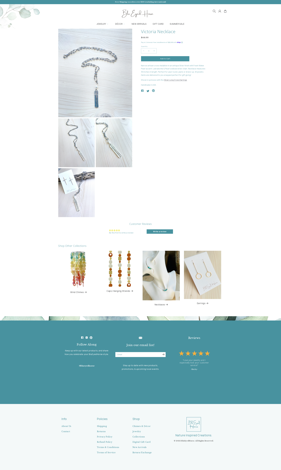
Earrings (201, 303)
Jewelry (136, 431)
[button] (214, 11)
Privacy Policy (104, 437)
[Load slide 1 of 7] (185, 386)
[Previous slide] (181, 385)
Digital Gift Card (141, 442)
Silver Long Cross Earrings (175, 80)
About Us (66, 426)
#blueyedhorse (87, 366)
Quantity (144, 46)
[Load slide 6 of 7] (196, 386)
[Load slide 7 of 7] (198, 386)
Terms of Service (106, 453)
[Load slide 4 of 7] (191, 386)
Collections (138, 437)
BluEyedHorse (187, 441)
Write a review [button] (159, 231)
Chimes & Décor (141, 426)
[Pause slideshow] (207, 385)
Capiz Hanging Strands (118, 291)
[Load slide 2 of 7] (187, 386)
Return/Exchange (142, 453)
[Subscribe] (163, 354)
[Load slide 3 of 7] (189, 386)
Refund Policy (104, 442)
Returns (101, 431)
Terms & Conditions (108, 447)
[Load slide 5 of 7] (194, 386)
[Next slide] (201, 385)
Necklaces (160, 304)
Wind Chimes (77, 292)
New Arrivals (139, 447)
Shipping (102, 426)
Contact (65, 431)
